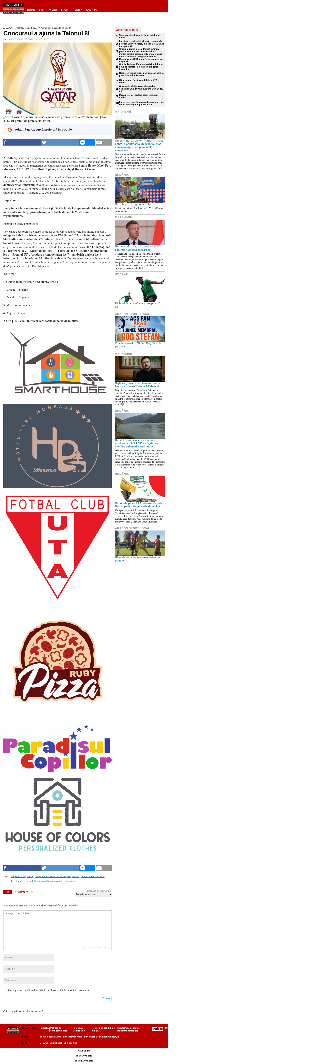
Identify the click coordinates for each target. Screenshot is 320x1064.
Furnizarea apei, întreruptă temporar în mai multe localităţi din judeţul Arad (141, 103)
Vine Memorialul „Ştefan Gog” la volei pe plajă (138, 345)
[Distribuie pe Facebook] (22, 142)
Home (31, 9)
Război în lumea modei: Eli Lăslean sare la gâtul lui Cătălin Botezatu (141, 74)
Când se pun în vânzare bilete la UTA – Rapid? (139, 81)
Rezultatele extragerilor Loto (133, 204)
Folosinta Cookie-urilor (79, 1029)
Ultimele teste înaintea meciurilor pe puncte (137, 559)
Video (53, 9)
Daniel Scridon (15, 39)
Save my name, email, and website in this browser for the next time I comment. (48, 990)
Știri (25, 1036)
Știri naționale (91, 1036)
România (122, 175)
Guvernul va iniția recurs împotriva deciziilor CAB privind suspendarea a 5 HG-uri (141, 89)
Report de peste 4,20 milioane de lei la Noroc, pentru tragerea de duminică (138, 505)
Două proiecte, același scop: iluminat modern (138, 96)
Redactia (44, 1028)
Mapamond (123, 111)
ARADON (7, 28)
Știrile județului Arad (50, 1036)
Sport (65, 9)
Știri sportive (70, 1043)
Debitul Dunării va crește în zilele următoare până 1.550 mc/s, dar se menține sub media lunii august (136, 443)
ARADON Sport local (27, 28)
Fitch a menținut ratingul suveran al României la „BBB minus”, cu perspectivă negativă (140, 59)
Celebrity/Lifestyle (109, 1036)
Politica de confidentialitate (58, 1029)
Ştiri (42, 9)
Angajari (92, 9)
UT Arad (121, 274)
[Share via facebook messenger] (87, 142)
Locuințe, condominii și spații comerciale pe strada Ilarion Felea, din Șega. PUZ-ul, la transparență (141, 44)
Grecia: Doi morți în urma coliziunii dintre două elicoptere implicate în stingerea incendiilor (140, 67)
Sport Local (56, 1043)
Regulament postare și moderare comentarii (128, 1029)
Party (78, 9)
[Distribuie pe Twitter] (60, 142)
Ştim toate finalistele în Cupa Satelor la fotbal (139, 36)
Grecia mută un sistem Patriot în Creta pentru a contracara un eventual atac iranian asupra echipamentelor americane (140, 51)
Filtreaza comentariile (99, 891)
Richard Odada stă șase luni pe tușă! (138, 303)
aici (40, 1011)
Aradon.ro (28, 1028)
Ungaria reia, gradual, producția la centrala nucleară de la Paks (136, 248)
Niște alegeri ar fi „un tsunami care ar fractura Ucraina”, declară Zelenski (138, 385)
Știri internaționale (72, 1036)
